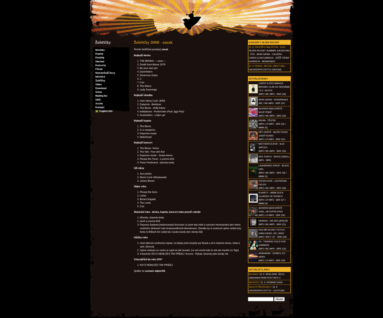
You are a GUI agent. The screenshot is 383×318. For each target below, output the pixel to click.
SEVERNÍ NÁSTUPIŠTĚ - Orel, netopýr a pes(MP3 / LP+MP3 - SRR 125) (272, 211)
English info (106, 111)
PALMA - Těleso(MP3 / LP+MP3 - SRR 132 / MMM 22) (272, 124)
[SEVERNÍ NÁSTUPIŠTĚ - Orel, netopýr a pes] (253, 215)
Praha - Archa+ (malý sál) (270, 66)
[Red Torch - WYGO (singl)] (253, 162)
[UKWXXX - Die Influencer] (253, 226)
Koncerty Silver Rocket (264, 42)
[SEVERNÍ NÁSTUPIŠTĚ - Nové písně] (253, 116)
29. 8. (251, 47)
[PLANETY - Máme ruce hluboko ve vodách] (253, 202)
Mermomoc (268, 61)
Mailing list (101, 95)
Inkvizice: (254, 282)
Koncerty (100, 65)
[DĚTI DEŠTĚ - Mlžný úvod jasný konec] (253, 139)
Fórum (99, 69)
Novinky (100, 50)
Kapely (99, 53)
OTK (252, 54)
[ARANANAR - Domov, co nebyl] (253, 260)
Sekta (98, 92)
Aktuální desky (258, 79)
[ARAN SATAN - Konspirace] (253, 105)
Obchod (99, 61)
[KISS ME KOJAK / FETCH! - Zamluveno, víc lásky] (253, 237)
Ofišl (98, 99)
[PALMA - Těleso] (253, 128)
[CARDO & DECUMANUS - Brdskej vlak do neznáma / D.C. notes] (253, 92)
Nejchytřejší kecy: (260, 287)
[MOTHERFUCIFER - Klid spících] (253, 151)
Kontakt (99, 107)
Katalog (99, 57)
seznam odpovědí (155, 271)
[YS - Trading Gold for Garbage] (253, 249)
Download (101, 88)
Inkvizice (100, 76)
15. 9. (251, 66)
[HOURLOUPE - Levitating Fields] (253, 188)
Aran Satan (263, 54)
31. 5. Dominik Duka (271, 282)
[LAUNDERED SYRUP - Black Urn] (253, 175)
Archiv (99, 103)
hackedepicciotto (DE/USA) (265, 69)
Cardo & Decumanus (261, 58)
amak (165, 49)
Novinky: (254, 274)
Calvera (276, 54)
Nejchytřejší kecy (105, 73)
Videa (98, 84)
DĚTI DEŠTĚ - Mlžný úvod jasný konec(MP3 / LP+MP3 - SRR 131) (273, 135)
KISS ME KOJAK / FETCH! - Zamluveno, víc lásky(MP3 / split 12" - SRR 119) (273, 233)
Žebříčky (100, 80)
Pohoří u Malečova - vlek (270, 47)
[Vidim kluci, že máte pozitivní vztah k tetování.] (191, 18)
